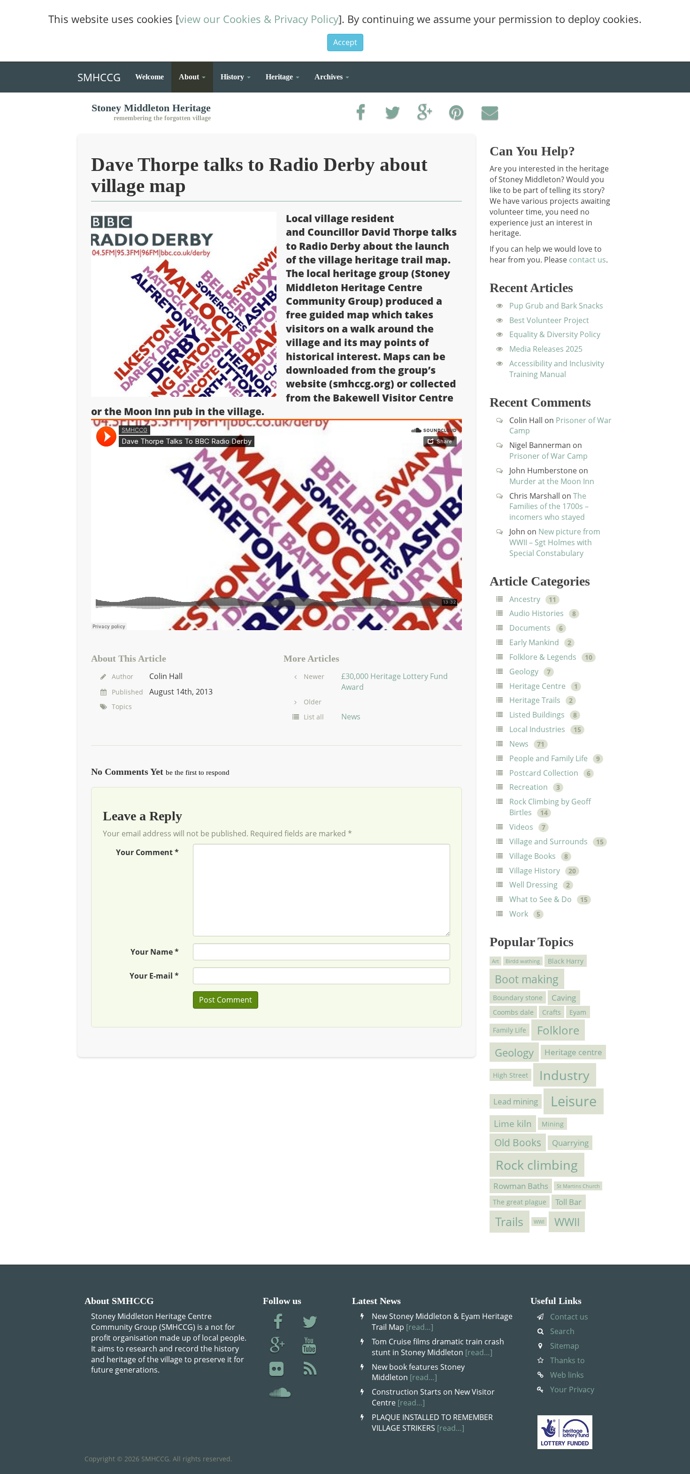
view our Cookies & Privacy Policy (258, 19)
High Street (510, 1074)
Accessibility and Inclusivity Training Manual (556, 368)
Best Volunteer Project (549, 320)
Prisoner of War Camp (548, 456)
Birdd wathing (523, 960)
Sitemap (564, 1346)
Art (495, 960)
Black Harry (565, 961)
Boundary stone (518, 997)
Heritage (280, 77)
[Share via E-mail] (490, 113)
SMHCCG (99, 75)
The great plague (519, 1201)
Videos (521, 827)
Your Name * (154, 952)
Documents (530, 628)
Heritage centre (573, 1052)
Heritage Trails (534, 700)
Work (518, 914)
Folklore (558, 1030)
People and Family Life (548, 758)
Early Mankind (534, 642)
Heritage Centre (537, 686)
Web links (567, 1375)
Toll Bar (568, 1201)
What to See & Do (540, 899)
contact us (587, 260)
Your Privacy (572, 1389)
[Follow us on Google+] (277, 1346)
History (233, 77)
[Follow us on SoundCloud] (280, 1393)
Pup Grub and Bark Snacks (556, 306)
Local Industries (537, 729)
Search (562, 1331)
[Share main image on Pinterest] (457, 113)
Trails (509, 1222)
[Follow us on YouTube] (310, 1346)
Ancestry (524, 599)
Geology (523, 671)
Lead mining (515, 1101)
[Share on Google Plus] (425, 113)
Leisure (574, 1101)
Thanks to (567, 1360)
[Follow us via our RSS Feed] (310, 1369)
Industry (564, 1075)
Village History (534, 870)
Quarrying (570, 1142)
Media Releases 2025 (546, 349)
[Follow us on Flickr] (277, 1369)
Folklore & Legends (542, 657)
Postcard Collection (543, 773)
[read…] (419, 1327)
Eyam (577, 1012)
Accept (345, 42)
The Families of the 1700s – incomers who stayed (549, 507)
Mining (553, 1123)
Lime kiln (513, 1124)
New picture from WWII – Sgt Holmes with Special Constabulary (554, 542)
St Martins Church (578, 1185)
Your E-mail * (154, 976)
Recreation (528, 787)
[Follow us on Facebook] (277, 1323)
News (350, 716)
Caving (564, 997)
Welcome (149, 77)
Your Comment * (147, 852)
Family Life (509, 1030)
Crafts (551, 1012)
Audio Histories (536, 613)
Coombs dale (513, 1012)
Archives (329, 77)
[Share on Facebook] (360, 113)
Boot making (527, 979)
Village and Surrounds (548, 841)
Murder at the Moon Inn (551, 481)
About (190, 77)
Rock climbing (537, 1164)
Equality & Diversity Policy (554, 334)
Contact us (569, 1317)
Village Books (532, 856)
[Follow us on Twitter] (310, 1323)
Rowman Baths (520, 1186)
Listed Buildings (537, 715)
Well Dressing (533, 885)
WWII (567, 1221)
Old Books (517, 1142)
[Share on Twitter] (392, 113)
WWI (539, 1221)
